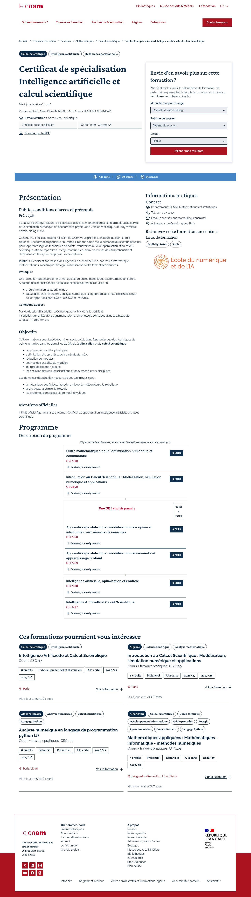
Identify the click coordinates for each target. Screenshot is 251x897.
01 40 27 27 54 (165, 212)
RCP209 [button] (72, 563)
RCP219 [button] (72, 460)
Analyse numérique (59, 713)
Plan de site (134, 866)
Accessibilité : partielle (186, 881)
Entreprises (158, 22)
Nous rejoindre (136, 833)
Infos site (66, 881)
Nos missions (69, 833)
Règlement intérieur (91, 881)
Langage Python (31, 721)
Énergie (203, 721)
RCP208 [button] (72, 537)
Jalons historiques (72, 829)
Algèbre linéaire (31, 713)
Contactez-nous (217, 22)
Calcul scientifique (109, 41)
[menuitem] (145, 6)
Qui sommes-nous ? (35, 22)
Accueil (23, 41)
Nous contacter (137, 837)
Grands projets (70, 849)
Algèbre (135, 647)
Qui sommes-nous (73, 825)
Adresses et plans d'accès (143, 841)
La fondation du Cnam (75, 837)
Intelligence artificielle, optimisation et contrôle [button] (102, 581)
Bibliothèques (136, 853)
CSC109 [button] (72, 486)
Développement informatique (149, 721)
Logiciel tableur (167, 729)
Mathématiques (85, 41)
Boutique (133, 845)
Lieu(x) (154, 134)
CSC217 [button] (72, 607)
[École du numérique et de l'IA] (189, 262)
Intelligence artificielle (65, 53)
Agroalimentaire (140, 729)
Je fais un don (69, 845)
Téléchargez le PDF (37, 133)
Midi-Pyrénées (157, 244)
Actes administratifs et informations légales (138, 881)
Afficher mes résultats (189, 151)
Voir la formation (107, 689)
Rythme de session (163, 118)
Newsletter (214, 881)
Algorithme (137, 713)
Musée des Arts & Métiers (143, 849)
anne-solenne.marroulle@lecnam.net (183, 218)
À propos (133, 825)
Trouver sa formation (69, 22)
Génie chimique (190, 713)
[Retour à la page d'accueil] (31, 6)
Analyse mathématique (190, 647)
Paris (175, 244)
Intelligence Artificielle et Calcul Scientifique (63, 655)
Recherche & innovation (107, 22)
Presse (131, 829)
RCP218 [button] (72, 586)
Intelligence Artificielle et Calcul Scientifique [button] (100, 602)
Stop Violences (136, 862)
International (135, 857)
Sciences (66, 41)
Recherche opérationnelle (101, 53)
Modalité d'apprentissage (167, 103)
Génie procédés (183, 721)
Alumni (65, 841)
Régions (137, 22)
